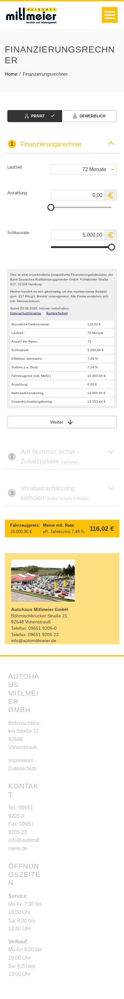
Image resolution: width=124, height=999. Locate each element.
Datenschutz (22, 768)
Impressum (20, 760)
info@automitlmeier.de (33, 640)
